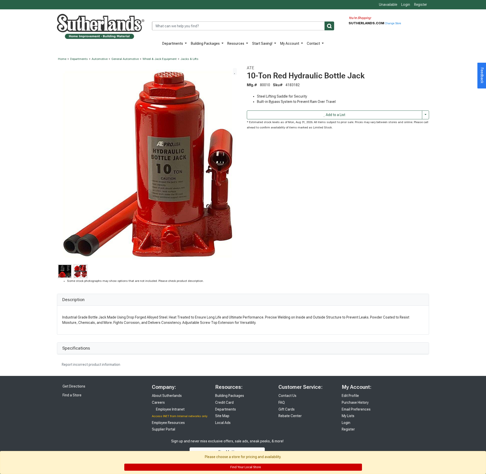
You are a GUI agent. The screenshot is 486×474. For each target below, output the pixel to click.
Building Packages (205, 43)
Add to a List (335, 115)
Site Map (222, 416)
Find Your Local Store (245, 467)
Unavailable (387, 5)
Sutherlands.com (367, 23)
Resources (236, 43)
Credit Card (224, 402)
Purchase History (355, 402)
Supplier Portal (163, 429)
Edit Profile (350, 396)
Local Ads (223, 423)
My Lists (348, 416)
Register (420, 5)
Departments (173, 43)
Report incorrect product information (90, 365)
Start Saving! (262, 43)
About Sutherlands (167, 396)
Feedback (482, 75)
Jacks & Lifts (189, 59)
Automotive (100, 59)
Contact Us (287, 396)
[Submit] (329, 25)
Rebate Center (290, 416)
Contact (314, 43)
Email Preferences (356, 409)
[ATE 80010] (148, 164)
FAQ (281, 402)
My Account (290, 43)
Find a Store (72, 395)
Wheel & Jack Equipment (160, 59)
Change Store (393, 23)
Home (62, 59)
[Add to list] (235, 71)
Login (405, 5)
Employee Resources (168, 423)
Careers (158, 402)
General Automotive (125, 59)
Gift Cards (286, 409)
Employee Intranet (170, 409)
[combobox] (243, 25)
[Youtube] (314, 446)
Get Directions (73, 386)
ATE (250, 67)
